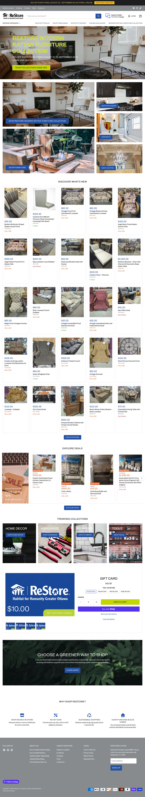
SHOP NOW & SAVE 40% (104, 3)
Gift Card (108, 578)
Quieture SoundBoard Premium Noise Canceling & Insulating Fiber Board (43, 219)
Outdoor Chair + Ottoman (99, 275)
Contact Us (41, 8)
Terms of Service (89, 750)
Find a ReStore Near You (38, 762)
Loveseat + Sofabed (12, 409)
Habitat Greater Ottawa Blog (39, 756)
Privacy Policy (89, 753)
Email (122, 17)
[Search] (98, 16)
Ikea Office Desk (124, 310)
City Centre (36, 376)
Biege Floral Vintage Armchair (15, 323)
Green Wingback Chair (41, 374)
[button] (132, 16)
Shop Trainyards (60, 23)
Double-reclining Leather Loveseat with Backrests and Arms (15, 363)
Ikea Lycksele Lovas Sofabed (43, 262)
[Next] (141, 478)
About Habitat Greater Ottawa (40, 750)
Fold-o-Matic (66, 491)
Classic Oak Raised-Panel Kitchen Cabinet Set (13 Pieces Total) (42, 480)
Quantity (81, 597)
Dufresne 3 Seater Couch (70, 361)
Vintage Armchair (96, 374)
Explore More (72, 508)
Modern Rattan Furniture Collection (125, 23)
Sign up (116, 768)
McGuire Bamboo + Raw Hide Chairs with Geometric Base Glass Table (129, 264)
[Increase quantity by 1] (96, 602)
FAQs (34, 8)
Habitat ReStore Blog (37, 759)
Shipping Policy (89, 759)
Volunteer (27, 8)
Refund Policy (88, 756)
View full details (109, 619)
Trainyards (7, 228)
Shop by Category (11, 23)
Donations (19, 8)
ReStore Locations (8, 8)
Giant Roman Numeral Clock (129, 361)
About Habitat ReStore (37, 753)
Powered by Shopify (9, 791)
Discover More (72, 437)
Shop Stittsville (42, 23)
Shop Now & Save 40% (27, 64)
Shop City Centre (78, 23)
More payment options (109, 614)
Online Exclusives (97, 23)
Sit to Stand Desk (39, 409)
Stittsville (36, 223)
